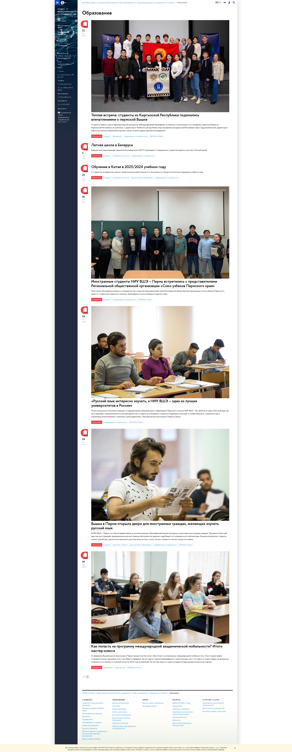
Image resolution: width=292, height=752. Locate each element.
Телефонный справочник (90, 725)
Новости (165, 693)
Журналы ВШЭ (177, 706)
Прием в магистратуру (119, 712)
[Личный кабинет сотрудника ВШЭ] (229, 2)
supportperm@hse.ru (65, 64)
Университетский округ (120, 723)
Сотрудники (62, 45)
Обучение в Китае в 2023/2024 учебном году (128, 166)
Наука (145, 700)
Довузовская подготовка (120, 703)
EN (220, 2)
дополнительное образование (142, 178)
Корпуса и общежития (89, 728)
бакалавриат (117, 136)
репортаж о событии (120, 545)
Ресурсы (176, 700)
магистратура (120, 667)
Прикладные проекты (149, 706)
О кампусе (87, 700)
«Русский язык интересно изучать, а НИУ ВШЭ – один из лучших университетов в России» (144, 403)
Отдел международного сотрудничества (146, 693)
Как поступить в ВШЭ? (64, 26)
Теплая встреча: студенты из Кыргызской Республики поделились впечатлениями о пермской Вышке (145, 117)
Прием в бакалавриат (119, 709)
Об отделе (62, 21)
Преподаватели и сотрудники (92, 722)
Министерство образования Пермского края (182, 724)
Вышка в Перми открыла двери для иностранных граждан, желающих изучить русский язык (155, 526)
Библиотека (176, 720)
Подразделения (87, 719)
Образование (118, 700)
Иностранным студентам (63, 33)
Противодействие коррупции (92, 713)
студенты (107, 136)
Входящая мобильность (63, 40)
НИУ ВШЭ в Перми (156, 136)
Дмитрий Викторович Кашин (64, 57)
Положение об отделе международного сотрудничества (64, 116)
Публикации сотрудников (180, 709)
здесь (183, 748)
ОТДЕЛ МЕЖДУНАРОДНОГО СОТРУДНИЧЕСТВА (67, 11)
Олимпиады (116, 706)
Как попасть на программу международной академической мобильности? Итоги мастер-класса (156, 648)
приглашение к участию (121, 156)
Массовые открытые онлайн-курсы (214, 711)
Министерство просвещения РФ (214, 708)
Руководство (86, 716)
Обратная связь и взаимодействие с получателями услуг (124, 727)
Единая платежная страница (91, 739)
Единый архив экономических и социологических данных (182, 713)
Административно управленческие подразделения (114, 693)
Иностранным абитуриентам (121, 715)
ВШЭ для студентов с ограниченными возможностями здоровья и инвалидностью (94, 733)
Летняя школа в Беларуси (112, 144)
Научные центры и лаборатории (153, 703)
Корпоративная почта (179, 717)
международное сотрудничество (135, 136)
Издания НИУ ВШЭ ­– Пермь (181, 703)
